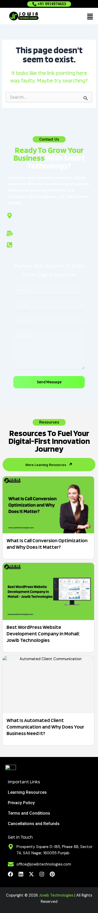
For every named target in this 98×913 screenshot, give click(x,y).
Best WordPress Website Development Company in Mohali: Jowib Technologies (43, 633)
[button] (90, 16)
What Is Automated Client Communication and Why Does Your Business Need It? (45, 726)
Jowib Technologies (56, 895)
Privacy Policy (21, 802)
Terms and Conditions (29, 813)
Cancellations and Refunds (34, 823)
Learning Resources (27, 792)
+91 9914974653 (52, 4)
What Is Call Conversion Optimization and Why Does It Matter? (47, 543)
